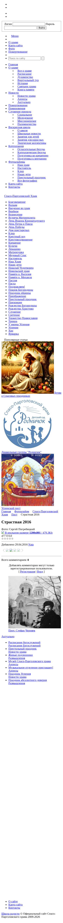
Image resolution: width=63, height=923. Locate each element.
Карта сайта (15, 183)
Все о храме (25, 70)
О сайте (13, 901)
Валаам (12, 205)
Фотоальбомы (16, 161)
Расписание (24, 73)
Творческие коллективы (32, 142)
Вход (40, 571)
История (23, 83)
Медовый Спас (17, 255)
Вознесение (15, 214)
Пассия (12, 280)
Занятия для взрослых (31, 139)
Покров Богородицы (20, 289)
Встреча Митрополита (21, 217)
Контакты (14, 186)
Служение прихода (19, 111)
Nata (31, 544)
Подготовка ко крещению (33, 155)
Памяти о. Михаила (20, 277)
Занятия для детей (28, 136)
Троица (12, 321)
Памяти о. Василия (19, 274)
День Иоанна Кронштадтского (26, 220)
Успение (13, 327)
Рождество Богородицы (22, 305)
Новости (13, 92)
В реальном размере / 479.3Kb (28, 532)
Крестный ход (16, 236)
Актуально (24, 102)
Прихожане (15, 302)
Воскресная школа (19, 127)
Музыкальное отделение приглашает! (30, 667)
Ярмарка (13, 333)
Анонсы (22, 99)
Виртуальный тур (28, 80)
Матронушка (16, 252)
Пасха (12, 283)
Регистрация (27, 571)
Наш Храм (14, 261)
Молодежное (25, 117)
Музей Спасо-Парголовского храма (29, 661)
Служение (14, 311)
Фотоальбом (21, 511)
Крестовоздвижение (20, 239)
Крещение (14, 242)
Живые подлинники (20, 654)
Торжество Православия (22, 318)
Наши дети (24, 174)
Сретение (14, 314)
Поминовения (16, 108)
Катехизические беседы (32, 152)
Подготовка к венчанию (32, 158)
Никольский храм (19, 271)
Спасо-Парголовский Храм (20, 196)
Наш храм (23, 164)
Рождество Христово (21, 308)
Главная (13, 64)
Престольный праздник (32, 177)
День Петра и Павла (20, 223)
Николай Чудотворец (21, 267)
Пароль (50, 24)
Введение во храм (19, 208)
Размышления (16, 658)
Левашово (14, 249)
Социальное (25, 114)
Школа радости (10, 913)
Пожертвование (17, 105)
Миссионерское (27, 120)
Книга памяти (26, 89)
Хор (10, 330)
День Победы (16, 227)
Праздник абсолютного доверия (27, 680)
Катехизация (16, 146)
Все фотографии (27, 180)
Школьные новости (29, 133)
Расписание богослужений (24, 642)
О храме (13, 67)
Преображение (17, 296)
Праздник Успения (19, 673)
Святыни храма (27, 86)
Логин (8, 24)
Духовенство (25, 77)
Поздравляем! (16, 286)
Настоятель (24, 168)
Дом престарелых (18, 230)
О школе (23, 130)
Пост (14, 514)
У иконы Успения (18, 324)
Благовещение (17, 201)
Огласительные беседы (31, 149)
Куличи (12, 245)
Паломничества (27, 124)
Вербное (13, 211)
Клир (21, 171)
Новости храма (27, 95)
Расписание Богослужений (24, 645)
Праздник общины (19, 293)
